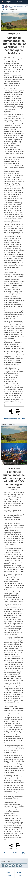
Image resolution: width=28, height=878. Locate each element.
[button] (13, 3)
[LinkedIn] (13, 866)
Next (24, 22)
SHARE (11, 414)
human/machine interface (13, 418)
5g (24, 418)
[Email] (20, 866)
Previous (3, 22)
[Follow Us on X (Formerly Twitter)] (6, 866)
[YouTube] (10, 866)
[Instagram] (17, 866)
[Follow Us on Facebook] (3, 866)
